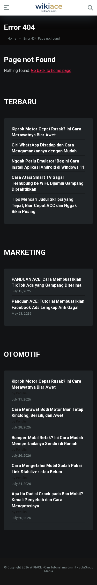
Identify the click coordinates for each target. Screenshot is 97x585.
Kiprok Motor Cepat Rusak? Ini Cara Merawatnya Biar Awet (46, 132)
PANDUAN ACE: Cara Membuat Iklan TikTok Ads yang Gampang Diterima (46, 282)
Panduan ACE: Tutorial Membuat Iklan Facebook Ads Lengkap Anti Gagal (48, 304)
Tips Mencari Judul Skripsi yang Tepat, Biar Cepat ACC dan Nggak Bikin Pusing (44, 205)
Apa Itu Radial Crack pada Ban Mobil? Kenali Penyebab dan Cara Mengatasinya (47, 499)
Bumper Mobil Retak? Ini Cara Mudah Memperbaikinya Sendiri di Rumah (47, 440)
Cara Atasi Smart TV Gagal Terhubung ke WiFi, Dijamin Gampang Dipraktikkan (48, 183)
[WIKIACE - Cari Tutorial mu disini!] (49, 7)
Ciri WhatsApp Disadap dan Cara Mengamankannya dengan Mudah (44, 148)
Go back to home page (51, 70)
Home (12, 38)
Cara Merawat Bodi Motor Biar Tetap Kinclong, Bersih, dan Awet (47, 412)
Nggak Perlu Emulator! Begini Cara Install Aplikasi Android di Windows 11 (48, 164)
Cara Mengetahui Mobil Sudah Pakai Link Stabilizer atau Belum (47, 468)
